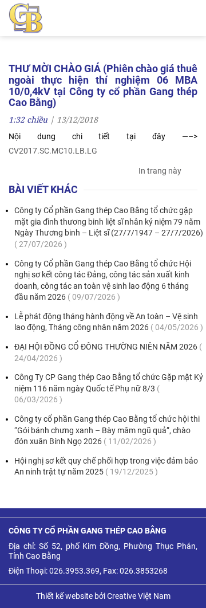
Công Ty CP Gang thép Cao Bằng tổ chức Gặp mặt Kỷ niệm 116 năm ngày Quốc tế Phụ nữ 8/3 (108, 388)
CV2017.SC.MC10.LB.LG (53, 150)
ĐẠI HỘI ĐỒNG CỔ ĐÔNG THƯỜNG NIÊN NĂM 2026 (108, 352)
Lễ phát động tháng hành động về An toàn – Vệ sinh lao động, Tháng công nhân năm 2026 (108, 322)
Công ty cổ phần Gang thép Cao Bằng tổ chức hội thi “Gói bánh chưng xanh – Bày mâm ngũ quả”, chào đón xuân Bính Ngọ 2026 (107, 430)
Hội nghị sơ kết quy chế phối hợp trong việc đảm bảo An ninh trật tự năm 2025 (106, 466)
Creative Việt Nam (139, 596)
